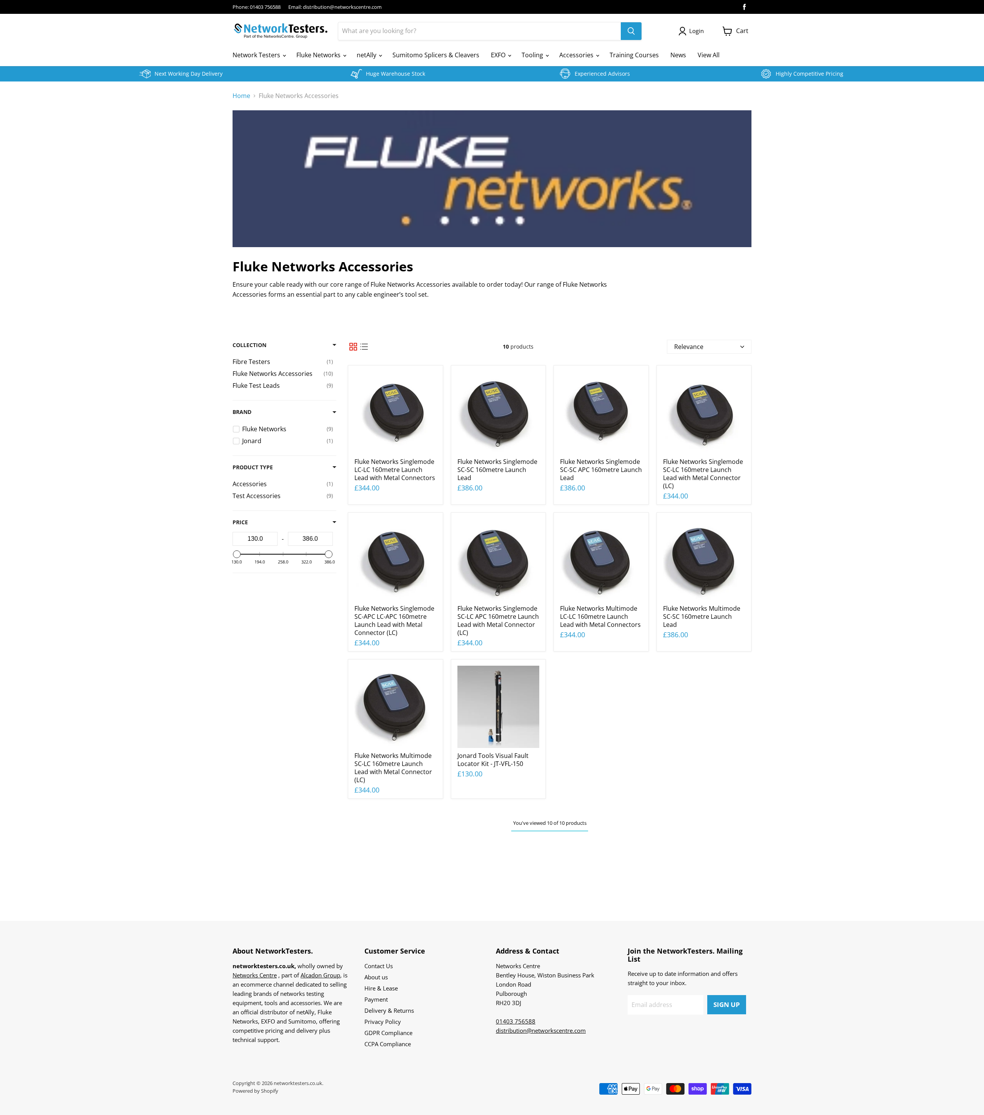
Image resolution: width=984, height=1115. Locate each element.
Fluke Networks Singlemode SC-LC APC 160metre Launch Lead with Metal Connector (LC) (498, 620)
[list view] (364, 346)
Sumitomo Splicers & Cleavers (435, 55)
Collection (249, 345)
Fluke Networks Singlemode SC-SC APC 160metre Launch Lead (601, 469)
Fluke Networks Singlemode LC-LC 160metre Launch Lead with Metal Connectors (394, 469)
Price (240, 522)
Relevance (688, 346)
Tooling (533, 55)
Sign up (726, 1004)
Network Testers (257, 55)
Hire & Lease (381, 988)
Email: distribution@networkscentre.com (335, 7)
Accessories (577, 55)
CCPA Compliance (387, 1044)
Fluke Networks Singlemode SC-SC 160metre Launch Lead (497, 469)
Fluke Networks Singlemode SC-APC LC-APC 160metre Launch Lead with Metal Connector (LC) (394, 620)
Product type (253, 467)
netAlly (367, 55)
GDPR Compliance (388, 1033)
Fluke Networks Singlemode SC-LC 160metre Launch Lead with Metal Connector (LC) (703, 473)
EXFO (499, 55)
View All (709, 55)
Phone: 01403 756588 (257, 7)
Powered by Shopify (255, 1090)
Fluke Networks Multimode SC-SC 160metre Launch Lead (701, 616)
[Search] (631, 31)
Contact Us (378, 966)
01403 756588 (515, 1021)
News (678, 55)
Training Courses (634, 55)
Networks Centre (255, 975)
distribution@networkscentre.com (541, 1030)
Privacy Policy (382, 1021)
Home (241, 95)
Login (696, 31)
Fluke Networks (319, 55)
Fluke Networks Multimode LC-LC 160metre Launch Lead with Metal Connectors (600, 616)
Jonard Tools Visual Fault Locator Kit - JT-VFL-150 (493, 759)
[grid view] (353, 346)
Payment (376, 999)
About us (376, 977)
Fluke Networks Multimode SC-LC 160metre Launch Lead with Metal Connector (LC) (393, 767)
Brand (242, 412)
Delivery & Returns (389, 1010)
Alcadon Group (320, 975)
